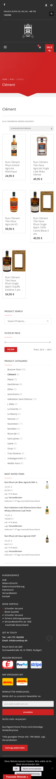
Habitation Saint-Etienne (19, 399)
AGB (4, 579)
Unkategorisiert (15, 458)
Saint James (13, 438)
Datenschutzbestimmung (28, 774)
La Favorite (12, 409)
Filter (10, 349)
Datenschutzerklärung (13, 586)
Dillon (10, 389)
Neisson (11, 418)
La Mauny (12, 413)
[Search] (48, 321)
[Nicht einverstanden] (52, 768)
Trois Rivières (14, 453)
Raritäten (12, 428)
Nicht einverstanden (32, 769)
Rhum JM (12, 433)
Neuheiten (12, 423)
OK (16, 769)
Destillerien (13, 384)
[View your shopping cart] (39, 47)
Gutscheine (13, 394)
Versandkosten (15, 497)
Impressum (8, 589)
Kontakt (6, 596)
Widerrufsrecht (9, 583)
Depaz (10, 379)
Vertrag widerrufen (15, 747)
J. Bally (10, 404)
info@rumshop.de (18, 640)
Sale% (10, 443)
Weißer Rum (13, 463)
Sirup (10, 448)
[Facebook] (4, 4)
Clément (11, 374)
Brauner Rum (14, 369)
